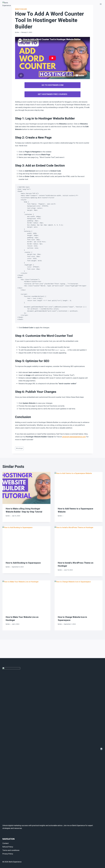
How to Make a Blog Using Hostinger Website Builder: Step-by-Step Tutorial (24, 510)
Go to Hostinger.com (52, 85)
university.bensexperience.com (74, 436)
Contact (5, 843)
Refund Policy (7, 847)
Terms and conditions (10, 850)
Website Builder (21, 9)
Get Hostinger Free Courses (52, 94)
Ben (18, 32)
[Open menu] (101, 4)
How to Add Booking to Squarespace (23, 562)
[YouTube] (101, 748)
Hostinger (19, 448)
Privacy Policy (7, 854)
